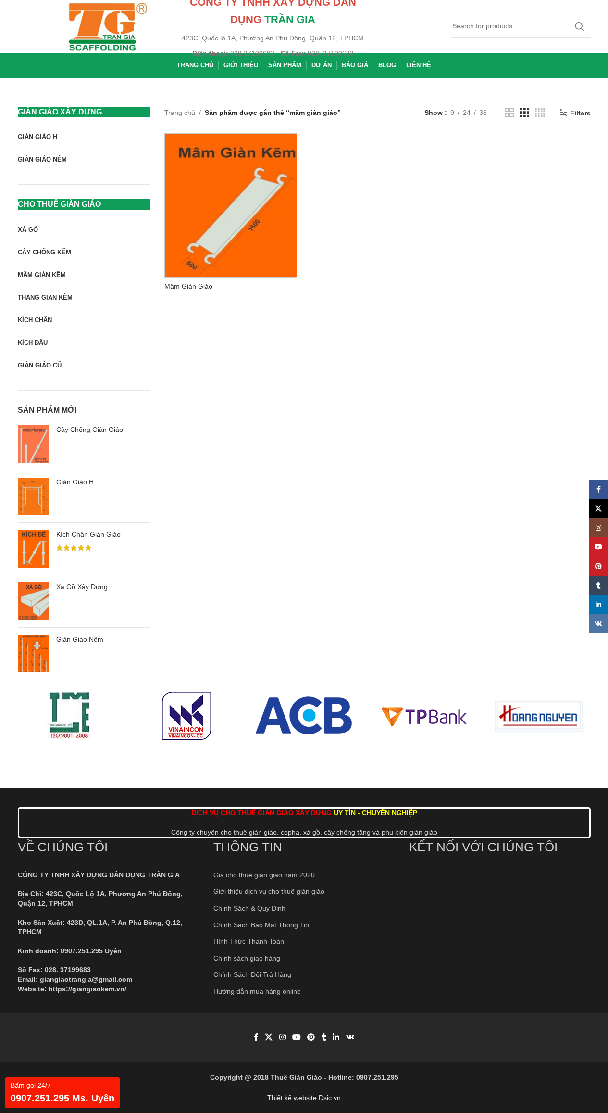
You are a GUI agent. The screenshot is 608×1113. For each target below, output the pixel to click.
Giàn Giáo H (75, 482)
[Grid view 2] (509, 113)
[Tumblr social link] (324, 1037)
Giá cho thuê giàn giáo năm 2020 (264, 875)
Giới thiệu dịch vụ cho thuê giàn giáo (268, 891)
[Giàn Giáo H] (33, 496)
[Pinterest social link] (311, 1037)
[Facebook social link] (256, 1037)
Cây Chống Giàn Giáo (89, 429)
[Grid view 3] (524, 113)
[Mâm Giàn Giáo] (236, 205)
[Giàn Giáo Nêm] (33, 653)
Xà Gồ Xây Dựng (82, 587)
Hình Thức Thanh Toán (248, 941)
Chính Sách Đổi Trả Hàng (252, 974)
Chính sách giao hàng (246, 958)
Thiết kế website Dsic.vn (304, 1097)
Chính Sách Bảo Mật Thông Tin (261, 925)
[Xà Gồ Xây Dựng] (33, 601)
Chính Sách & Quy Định (249, 908)
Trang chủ (179, 112)
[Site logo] (108, 26)
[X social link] (269, 1037)
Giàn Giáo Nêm (79, 639)
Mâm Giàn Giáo (188, 286)
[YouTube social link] (296, 1037)
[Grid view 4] (540, 113)
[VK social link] (350, 1037)
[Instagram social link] (282, 1037)
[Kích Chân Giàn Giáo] (33, 549)
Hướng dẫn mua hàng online (257, 991)
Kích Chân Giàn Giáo (88, 534)
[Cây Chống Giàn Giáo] (33, 444)
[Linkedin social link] (336, 1037)
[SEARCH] (580, 26)
